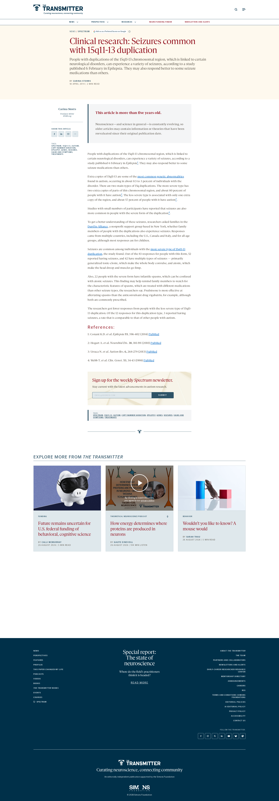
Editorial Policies (236, 702)
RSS (244, 690)
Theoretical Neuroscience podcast (128, 516)
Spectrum (84, 31)
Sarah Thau (193, 537)
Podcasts (38, 674)
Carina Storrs (82, 81)
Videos (37, 679)
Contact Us (239, 721)
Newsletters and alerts (232, 665)
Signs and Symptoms (62, 152)
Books (36, 683)
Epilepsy (55, 150)
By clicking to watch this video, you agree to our (139, 499)
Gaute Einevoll (123, 542)
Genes (64, 150)
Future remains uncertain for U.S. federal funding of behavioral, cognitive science (64, 529)
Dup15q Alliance (98, 226)
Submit (162, 395)
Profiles (38, 665)
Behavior (187, 516)
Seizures (72, 150)
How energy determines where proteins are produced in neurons (138, 529)
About (233, 651)
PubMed (154, 334)
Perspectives (98, 22)
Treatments (57, 154)
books (46, 688)
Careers (241, 686)
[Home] (140, 762)
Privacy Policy (237, 711)
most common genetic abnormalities (160, 176)
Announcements (237, 681)
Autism (75, 146)
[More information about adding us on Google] (129, 32)
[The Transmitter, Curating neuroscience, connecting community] (58, 9)
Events (37, 693)
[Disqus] (139, 597)
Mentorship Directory (233, 676)
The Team (241, 655)
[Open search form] (236, 9)
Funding (42, 516)
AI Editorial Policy (235, 707)
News (72, 22)
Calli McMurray (52, 542)
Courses (37, 697)
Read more (139, 682)
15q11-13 (67, 146)
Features (38, 660)
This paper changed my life (48, 669)
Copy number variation (63, 148)
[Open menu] (244, 9)
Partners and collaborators (229, 660)
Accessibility (238, 716)
